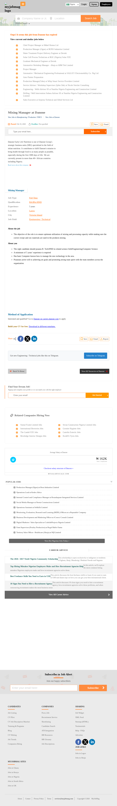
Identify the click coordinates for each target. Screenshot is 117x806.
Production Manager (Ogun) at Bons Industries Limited (37, 487)
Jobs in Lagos (80, 753)
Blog (10, 731)
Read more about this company (18, 165)
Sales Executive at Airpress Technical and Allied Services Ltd (48, 100)
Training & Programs (16, 726)
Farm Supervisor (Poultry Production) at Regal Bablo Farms (39, 527)
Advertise (79, 735)
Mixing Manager (16, 190)
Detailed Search (21, 23)
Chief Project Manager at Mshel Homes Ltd (40, 45)
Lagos (32, 211)
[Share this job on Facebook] (21, 339)
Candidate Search (48, 726)
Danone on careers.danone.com (46, 319)
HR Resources (47, 735)
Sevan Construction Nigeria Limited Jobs (79, 425)
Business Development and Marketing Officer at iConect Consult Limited (44, 517)
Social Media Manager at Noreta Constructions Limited (37, 502)
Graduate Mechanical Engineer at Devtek (39, 61)
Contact (27, 799)
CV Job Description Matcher (19, 722)
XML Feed (79, 717)
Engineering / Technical (39, 219)
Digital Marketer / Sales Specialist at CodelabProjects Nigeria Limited (43, 522)
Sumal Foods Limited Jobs (31, 425)
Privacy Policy (39, 799)
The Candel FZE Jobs (29, 432)
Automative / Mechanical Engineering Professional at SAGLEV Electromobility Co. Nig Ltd (60, 73)
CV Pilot (11, 717)
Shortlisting (46, 722)
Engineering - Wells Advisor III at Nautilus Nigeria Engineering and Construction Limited (59, 89)
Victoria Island (35, 215)
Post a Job (45, 713)
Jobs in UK (12, 786)
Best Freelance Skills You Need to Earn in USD (30, 576)
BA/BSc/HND (35, 202)
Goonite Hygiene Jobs (71, 429)
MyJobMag (95, 799)
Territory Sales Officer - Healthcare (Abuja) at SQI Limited (38, 532)
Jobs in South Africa (15, 781)
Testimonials (80, 726)
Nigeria (72, 4)
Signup (94, 4)
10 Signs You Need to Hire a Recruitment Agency (31, 584)
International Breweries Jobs (31, 429)
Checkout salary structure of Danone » (58, 468)
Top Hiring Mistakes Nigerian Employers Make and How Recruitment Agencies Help (46, 566)
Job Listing (12, 713)
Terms (49, 799)
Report (105, 339)
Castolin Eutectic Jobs (71, 432)
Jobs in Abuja (80, 758)
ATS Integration (48, 731)
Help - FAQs (80, 731)
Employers (106, 4)
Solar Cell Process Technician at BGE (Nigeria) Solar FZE (47, 57)
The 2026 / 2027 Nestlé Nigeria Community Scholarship (34, 559)
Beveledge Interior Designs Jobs (33, 436)
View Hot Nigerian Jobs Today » (57, 541)
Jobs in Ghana (13, 768)
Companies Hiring (15, 744)
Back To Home (18, 371)
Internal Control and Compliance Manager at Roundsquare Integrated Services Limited (49, 497)
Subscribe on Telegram (95, 356)
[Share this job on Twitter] (27, 339)
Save (96, 124)
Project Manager (29, 69)
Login (84, 4)
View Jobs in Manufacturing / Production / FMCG (25, 117)
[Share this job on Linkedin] (34, 339)
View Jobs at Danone (52, 117)
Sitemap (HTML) (81, 722)
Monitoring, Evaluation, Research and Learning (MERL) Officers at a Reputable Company (51, 512)
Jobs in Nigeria (13, 777)
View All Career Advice (58, 595)
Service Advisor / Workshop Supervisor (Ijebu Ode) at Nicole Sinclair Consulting (56, 85)
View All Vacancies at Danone (92, 371)
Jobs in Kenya (13, 772)
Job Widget (79, 713)
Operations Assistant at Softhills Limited (32, 507)
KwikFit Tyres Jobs (70, 436)
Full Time (33, 198)
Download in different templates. (42, 326)
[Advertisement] (85, 160)
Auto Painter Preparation (33, 77)
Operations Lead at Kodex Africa (29, 492)
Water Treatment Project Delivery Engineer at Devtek (45, 53)
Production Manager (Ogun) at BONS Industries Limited (46, 49)
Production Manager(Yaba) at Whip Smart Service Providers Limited (51, 81)
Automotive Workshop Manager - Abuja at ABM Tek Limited (48, 65)
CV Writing (12, 735)
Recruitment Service (49, 717)
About (20, 799)
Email (106, 124)
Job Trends (12, 739)
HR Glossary (46, 739)
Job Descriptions (48, 744)
